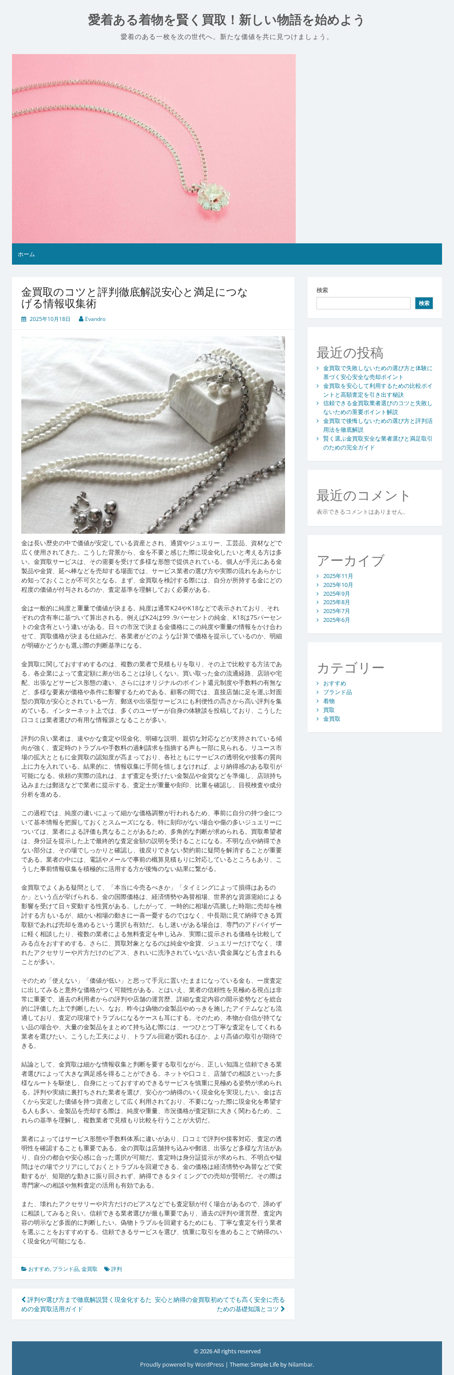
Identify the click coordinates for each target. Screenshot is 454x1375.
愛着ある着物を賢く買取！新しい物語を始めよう (227, 20)
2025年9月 (336, 594)
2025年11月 (338, 576)
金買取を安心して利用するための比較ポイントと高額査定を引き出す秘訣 (378, 390)
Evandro (95, 319)
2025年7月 (336, 611)
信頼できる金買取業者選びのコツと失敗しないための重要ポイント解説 (378, 407)
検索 (322, 290)
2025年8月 (336, 602)
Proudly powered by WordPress (182, 1364)
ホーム (26, 254)
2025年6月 (336, 620)
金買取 (90, 1269)
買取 (329, 710)
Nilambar (300, 1364)
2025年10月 (338, 585)
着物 (329, 701)
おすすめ (39, 1269)
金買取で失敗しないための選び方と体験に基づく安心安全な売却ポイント (378, 372)
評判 (116, 1269)
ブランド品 (65, 1269)
